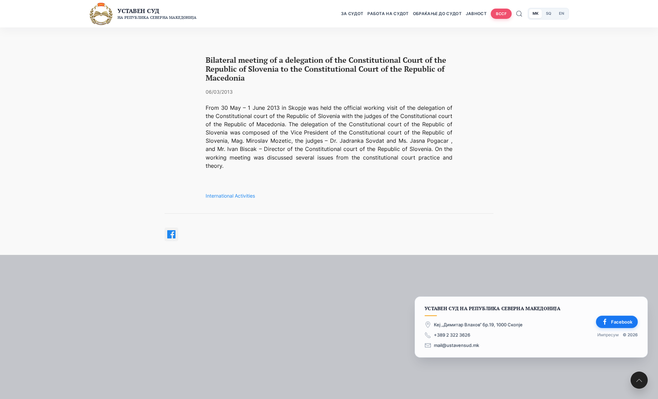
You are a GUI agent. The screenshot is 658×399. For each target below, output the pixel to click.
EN (561, 13)
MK (535, 13)
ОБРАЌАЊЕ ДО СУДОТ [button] (437, 13)
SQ (548, 13)
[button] (639, 380)
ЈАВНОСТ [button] (476, 13)
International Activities (230, 196)
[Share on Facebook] (171, 234)
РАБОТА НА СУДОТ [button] (388, 13)
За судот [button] (352, 13)
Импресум (608, 335)
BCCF (501, 13)
